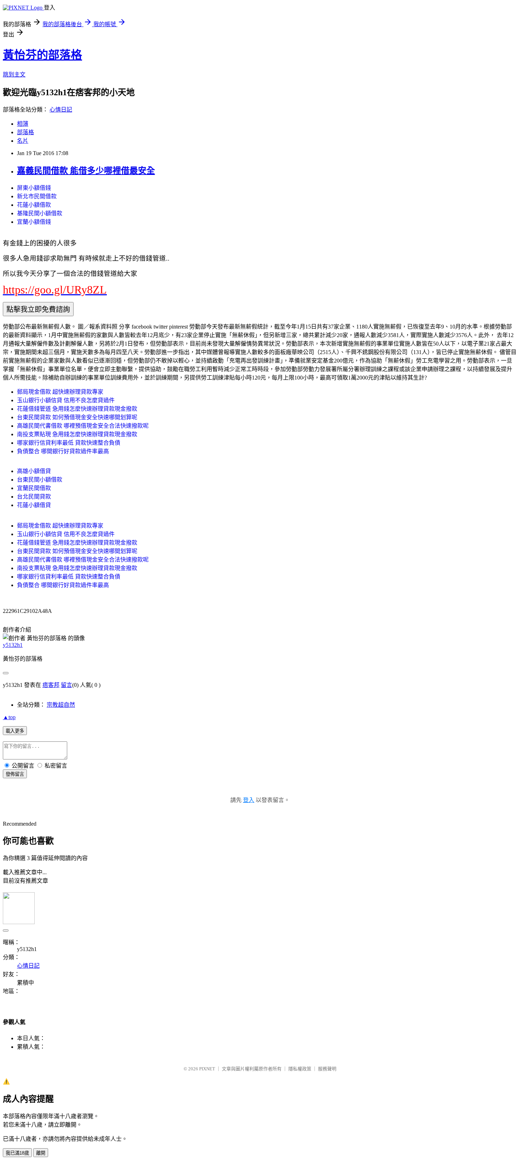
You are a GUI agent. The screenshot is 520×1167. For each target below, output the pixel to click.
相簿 (22, 124)
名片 (22, 141)
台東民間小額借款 (39, 480)
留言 (66, 685)
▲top (9, 717)
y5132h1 (13, 645)
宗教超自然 (61, 705)
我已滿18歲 (17, 1153)
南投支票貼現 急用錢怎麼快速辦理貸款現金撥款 (77, 434)
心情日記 (61, 110)
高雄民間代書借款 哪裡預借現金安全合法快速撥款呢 (83, 426)
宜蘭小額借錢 (34, 222)
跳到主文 (14, 75)
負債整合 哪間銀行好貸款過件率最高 (63, 451)
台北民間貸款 (34, 497)
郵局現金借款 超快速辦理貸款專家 (60, 392)
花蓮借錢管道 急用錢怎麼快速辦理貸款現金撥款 (77, 409)
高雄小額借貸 (34, 471)
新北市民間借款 (37, 196)
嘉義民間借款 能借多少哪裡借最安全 (86, 170)
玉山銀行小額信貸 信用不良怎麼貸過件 (66, 400)
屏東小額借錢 (34, 188)
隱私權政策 (299, 1068)
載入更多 (15, 731)
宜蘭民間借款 (34, 488)
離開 (40, 1153)
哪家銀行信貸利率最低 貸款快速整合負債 (68, 443)
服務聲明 (327, 1068)
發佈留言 (15, 774)
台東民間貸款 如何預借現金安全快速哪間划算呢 (77, 417)
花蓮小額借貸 (34, 505)
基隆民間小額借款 (39, 213)
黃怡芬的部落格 (42, 55)
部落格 (25, 132)
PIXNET (207, 1068)
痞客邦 (50, 685)
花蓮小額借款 (34, 205)
